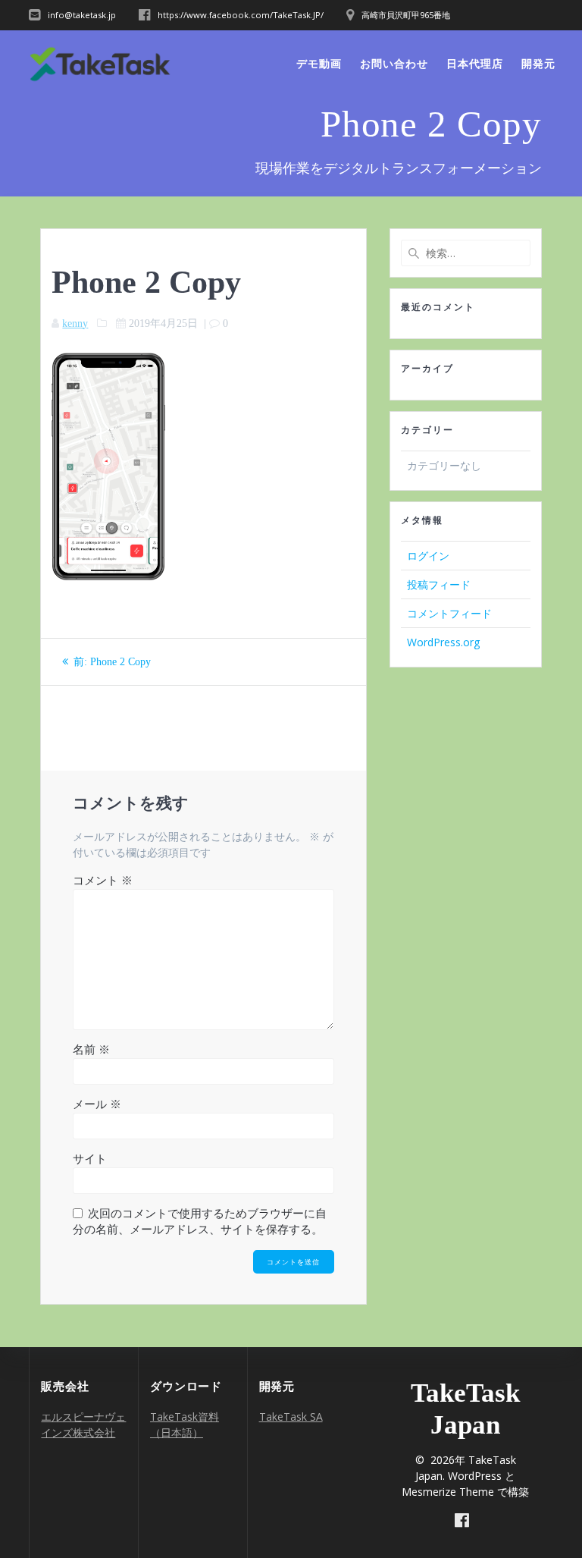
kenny (75, 323)
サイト (90, 1159)
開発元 (538, 63)
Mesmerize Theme (448, 1491)
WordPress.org (443, 642)
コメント (103, 881)
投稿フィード (439, 584)
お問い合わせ (394, 63)
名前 (91, 1050)
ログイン (428, 555)
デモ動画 (319, 63)
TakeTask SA (291, 1416)
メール (97, 1104)
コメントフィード (449, 613)
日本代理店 (474, 63)
